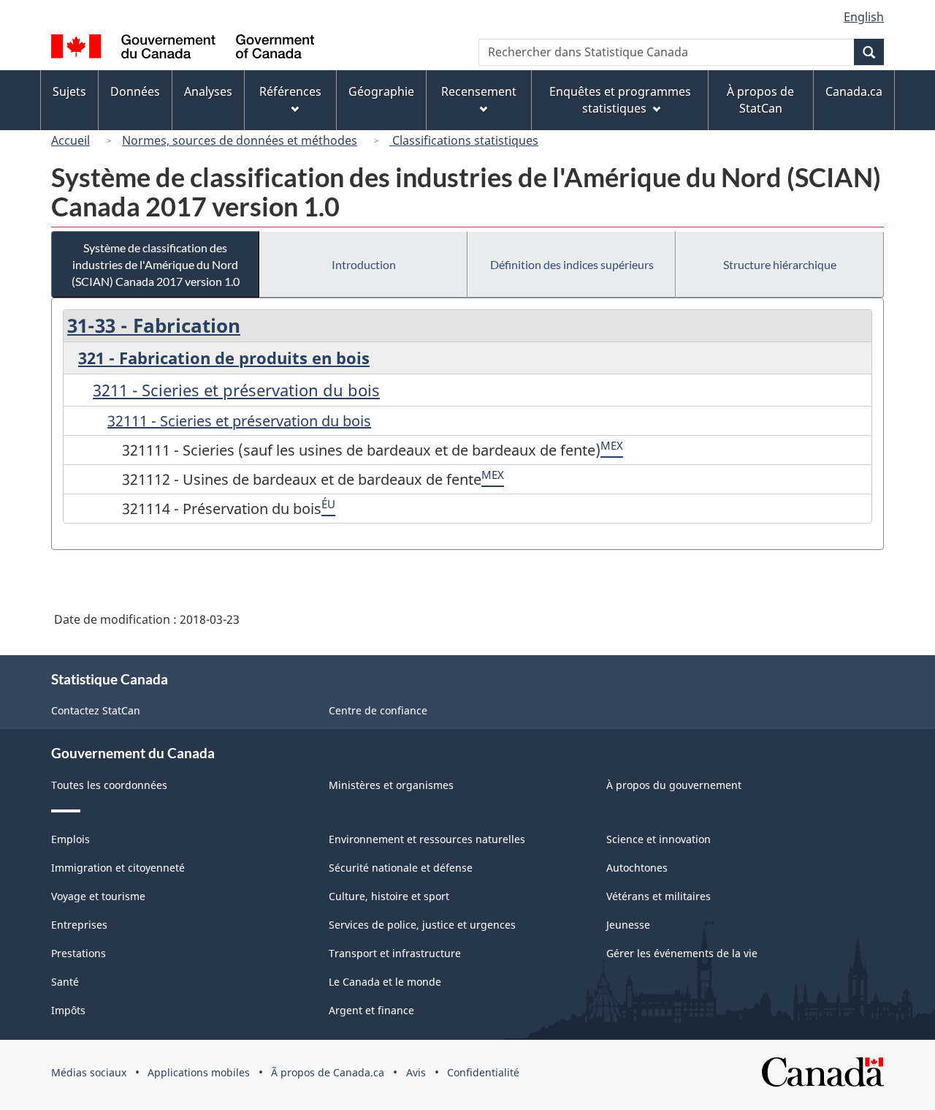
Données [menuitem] (135, 91)
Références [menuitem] (290, 91)
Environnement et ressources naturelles (427, 839)
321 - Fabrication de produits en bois (224, 358)
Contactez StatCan (95, 710)
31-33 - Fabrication (153, 325)
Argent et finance (371, 1010)
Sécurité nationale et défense (401, 868)
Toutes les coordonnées (109, 785)
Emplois (70, 839)
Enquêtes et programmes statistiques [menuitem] (620, 99)
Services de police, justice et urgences (422, 925)
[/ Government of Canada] (182, 48)
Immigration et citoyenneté (118, 868)
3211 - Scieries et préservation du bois (236, 390)
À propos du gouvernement (673, 785)
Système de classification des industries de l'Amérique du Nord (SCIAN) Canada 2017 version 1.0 (156, 264)
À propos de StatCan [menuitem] (760, 99)
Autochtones (637, 868)
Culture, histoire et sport (389, 896)
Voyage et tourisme (98, 896)
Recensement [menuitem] (478, 91)
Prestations (78, 953)
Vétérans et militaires (658, 896)
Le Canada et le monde (385, 982)
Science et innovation (658, 839)
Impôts (68, 1010)
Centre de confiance (378, 710)
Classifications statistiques (463, 140)
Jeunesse (628, 925)
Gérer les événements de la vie (681, 953)
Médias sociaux (88, 1072)
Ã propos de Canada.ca (327, 1072)
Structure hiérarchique (779, 264)
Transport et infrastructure (395, 953)
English (864, 17)
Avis (416, 1072)
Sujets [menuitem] (69, 91)
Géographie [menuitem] (381, 91)
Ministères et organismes (391, 785)
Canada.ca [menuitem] (853, 91)
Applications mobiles (199, 1072)
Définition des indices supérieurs (572, 264)
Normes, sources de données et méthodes (239, 140)
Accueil (70, 140)
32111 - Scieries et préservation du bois (239, 421)
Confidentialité (483, 1072)
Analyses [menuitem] (208, 91)
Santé (65, 982)
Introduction (364, 264)
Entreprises (79, 925)
